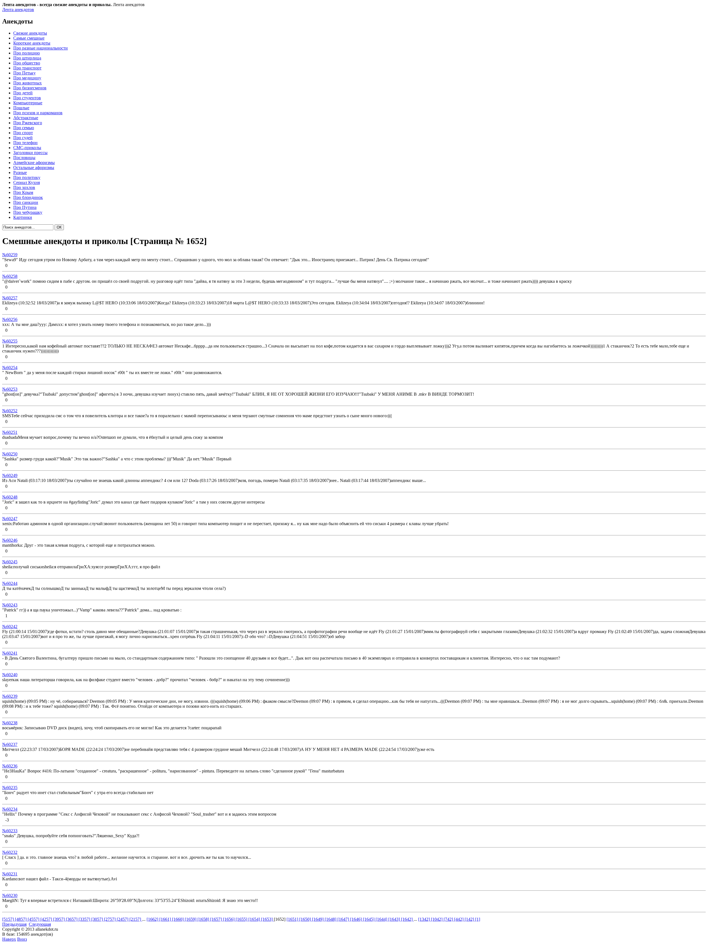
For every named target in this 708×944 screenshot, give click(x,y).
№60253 (9, 389)
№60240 (9, 674)
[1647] (343, 919)
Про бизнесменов (29, 87)
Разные (20, 172)
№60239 (9, 696)
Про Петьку (24, 73)
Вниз (22, 939)
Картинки (22, 217)
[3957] (59, 919)
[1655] (242, 919)
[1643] (394, 919)
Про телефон (25, 142)
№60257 (9, 297)
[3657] (72, 919)
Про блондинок (28, 197)
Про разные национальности (40, 48)
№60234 (9, 809)
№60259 (9, 254)
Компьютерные (27, 102)
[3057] (97, 919)
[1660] (178, 919)
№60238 (9, 722)
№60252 (9, 410)
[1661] (165, 919)
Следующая (40, 924)
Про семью (23, 127)
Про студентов (27, 97)
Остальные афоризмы (33, 167)
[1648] (331, 919)
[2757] (110, 919)
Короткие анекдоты (31, 43)
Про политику (26, 177)
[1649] (318, 919)
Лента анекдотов (18, 9)
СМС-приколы (27, 147)
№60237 (9, 744)
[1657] (216, 919)
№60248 (9, 497)
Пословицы (24, 157)
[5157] (8, 919)
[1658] (203, 919)
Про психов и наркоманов (38, 112)
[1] (477, 919)
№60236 (9, 766)
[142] (470, 919)
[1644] (382, 919)
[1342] (424, 919)
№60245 (9, 561)
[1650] (305, 919)
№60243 (9, 605)
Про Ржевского (27, 122)
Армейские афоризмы (34, 162)
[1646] (356, 919)
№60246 (9, 540)
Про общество (26, 63)
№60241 (9, 653)
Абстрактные (25, 117)
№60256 (9, 319)
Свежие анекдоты (30, 33)
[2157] (135, 919)
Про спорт (23, 132)
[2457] (123, 919)
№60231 (9, 874)
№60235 (9, 787)
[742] (449, 919)
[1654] (254, 919)
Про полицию (26, 53)
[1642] (407, 919)
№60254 (9, 367)
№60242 (9, 626)
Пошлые (21, 107)
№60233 (9, 830)
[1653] (267, 919)
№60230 (9, 895)
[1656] (229, 919)
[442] (459, 919)
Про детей (23, 92)
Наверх (9, 939)
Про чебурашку (27, 212)
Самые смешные (29, 38)
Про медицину (27, 78)
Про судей (23, 137)
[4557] (34, 919)
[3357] (85, 919)
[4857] (21, 919)
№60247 (9, 518)
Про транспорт (27, 68)
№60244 (9, 583)
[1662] (153, 919)
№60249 (9, 475)
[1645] (369, 919)
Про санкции (25, 202)
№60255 (9, 341)
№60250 (9, 454)
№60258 (9, 276)
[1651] (293, 919)
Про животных (27, 83)
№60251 (9, 432)
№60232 (9, 852)
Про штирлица (27, 58)
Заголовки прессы (30, 152)
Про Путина (25, 207)
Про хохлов (24, 187)
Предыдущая (14, 924)
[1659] (191, 919)
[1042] (437, 919)
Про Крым (23, 192)
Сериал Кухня (26, 182)
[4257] (46, 919)
